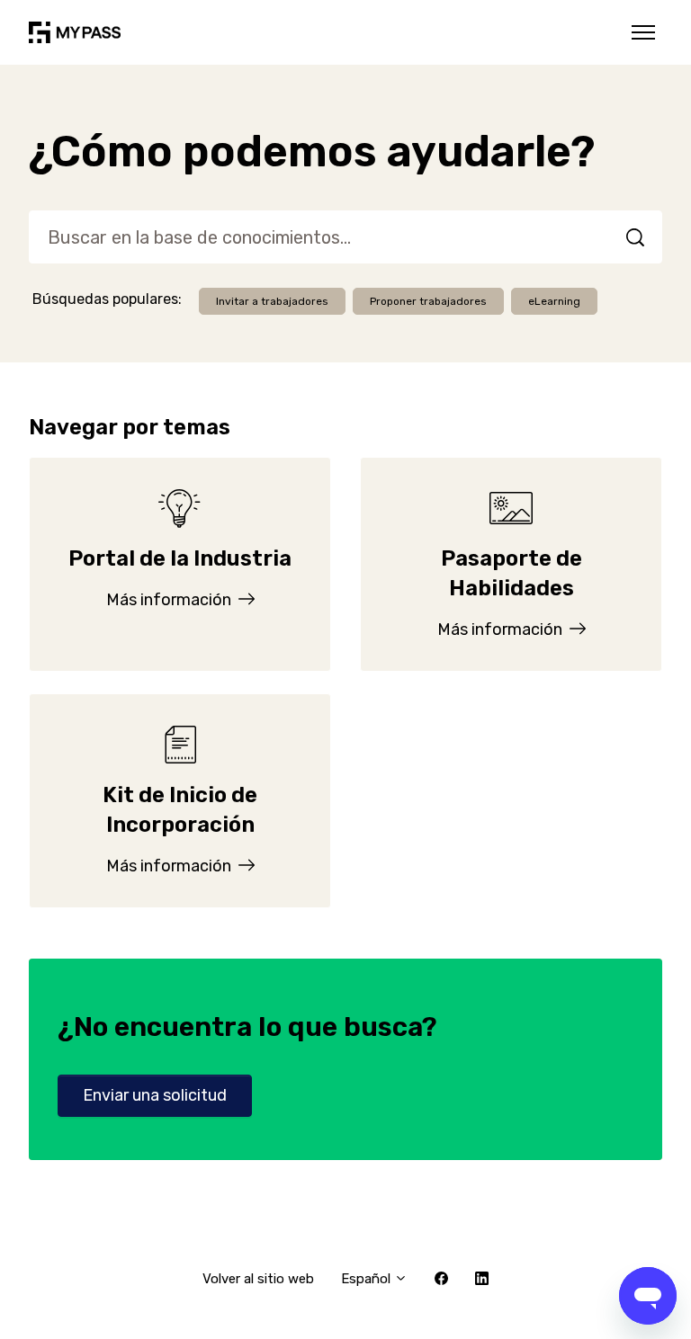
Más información (170, 600)
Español (367, 1279)
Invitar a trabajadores (272, 301)
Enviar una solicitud (155, 1095)
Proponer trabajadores (428, 301)
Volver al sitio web (258, 1279)
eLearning (554, 301)
